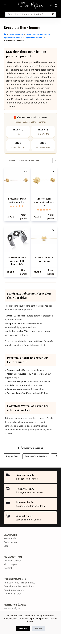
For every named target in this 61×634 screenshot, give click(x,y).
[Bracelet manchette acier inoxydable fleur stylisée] (17, 239)
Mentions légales (13, 608)
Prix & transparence (14, 590)
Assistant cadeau (12, 560)
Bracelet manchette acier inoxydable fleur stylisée (17, 261)
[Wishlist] (51, 5)
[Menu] (5, 5)
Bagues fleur (12, 456)
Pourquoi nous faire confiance (19, 582)
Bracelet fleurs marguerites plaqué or (44, 202)
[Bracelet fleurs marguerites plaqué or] (44, 180)
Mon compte (10, 564)
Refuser (38, 628)
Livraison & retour (13, 593)
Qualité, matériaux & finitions (19, 586)
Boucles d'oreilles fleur (36, 456)
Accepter (23, 628)
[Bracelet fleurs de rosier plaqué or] (17, 180)
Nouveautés (10, 538)
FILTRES (12, 161)
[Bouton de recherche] (53, 14)
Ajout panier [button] (23, 216)
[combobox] (28, 14)
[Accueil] (5, 34)
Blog (6, 545)
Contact (8, 568)
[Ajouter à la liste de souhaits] (25, 171)
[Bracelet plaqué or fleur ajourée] (44, 239)
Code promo (10, 542)
